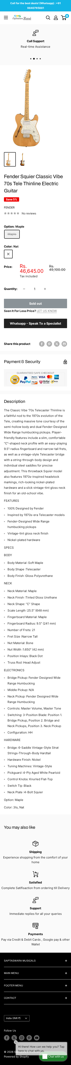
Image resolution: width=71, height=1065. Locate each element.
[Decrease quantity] (24, 289)
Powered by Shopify (16, 1056)
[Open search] (48, 18)
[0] (63, 17)
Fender (9, 207)
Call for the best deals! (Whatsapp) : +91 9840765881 (35, 5)
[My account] (56, 18)
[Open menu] (6, 17)
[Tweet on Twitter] (57, 344)
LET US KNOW (47, 311)
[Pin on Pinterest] (49, 344)
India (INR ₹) (13, 1018)
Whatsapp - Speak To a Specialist (35, 323)
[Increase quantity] (45, 289)
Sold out (35, 303)
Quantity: (10, 289)
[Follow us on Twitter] (14, 1038)
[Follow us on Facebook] (6, 1038)
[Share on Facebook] (42, 344)
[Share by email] (64, 344)
